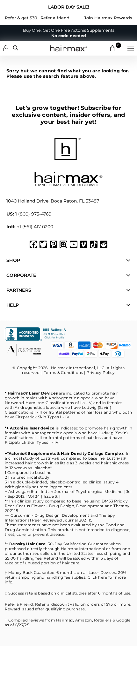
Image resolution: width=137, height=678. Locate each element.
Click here (97, 577)
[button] (130, 48)
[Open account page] (5, 48)
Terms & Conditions (63, 372)
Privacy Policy (100, 372)
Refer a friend (54, 17)
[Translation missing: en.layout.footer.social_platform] (33, 244)
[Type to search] (15, 47)
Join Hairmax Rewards (108, 17)
